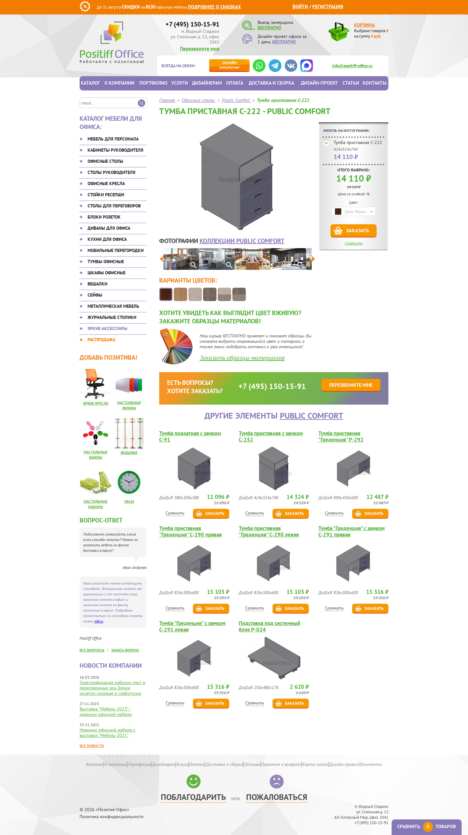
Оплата (234, 83)
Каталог (90, 83)
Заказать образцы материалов (242, 358)
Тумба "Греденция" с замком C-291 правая (351, 531)
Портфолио (153, 83)
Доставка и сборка (271, 83)
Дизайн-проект (319, 83)
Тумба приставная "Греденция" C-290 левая (269, 531)
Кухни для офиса (107, 239)
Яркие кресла (95, 403)
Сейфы (95, 295)
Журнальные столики (112, 317)
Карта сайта (315, 764)
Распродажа (101, 339)
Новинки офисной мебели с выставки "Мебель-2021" (107, 732)
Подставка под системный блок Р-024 (269, 626)
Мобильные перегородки (116, 250)
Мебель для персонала (113, 139)
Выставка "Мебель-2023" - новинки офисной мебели (106, 711)
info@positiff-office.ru (352, 65)
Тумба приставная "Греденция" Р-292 (341, 436)
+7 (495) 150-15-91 (192, 24)
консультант (229, 64)
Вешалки (97, 284)
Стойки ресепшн (106, 195)
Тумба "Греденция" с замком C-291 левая (192, 626)
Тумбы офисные (106, 261)
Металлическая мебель (113, 306)
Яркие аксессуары (107, 328)
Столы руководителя (111, 172)
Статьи (351, 83)
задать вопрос (125, 650)
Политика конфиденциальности (112, 816)
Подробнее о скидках (214, 7)
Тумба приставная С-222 (358, 142)
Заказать (357, 230)
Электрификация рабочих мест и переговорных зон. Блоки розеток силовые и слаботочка (112, 688)
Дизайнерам (207, 83)
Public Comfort (311, 415)
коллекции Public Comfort (242, 241)
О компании (119, 83)
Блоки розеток (104, 217)
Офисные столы (105, 161)
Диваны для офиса (109, 228)
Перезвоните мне (199, 48)
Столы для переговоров (114, 206)
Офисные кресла (106, 183)
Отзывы (252, 764)
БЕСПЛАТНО (269, 28)
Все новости (92, 745)
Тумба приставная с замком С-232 (271, 436)
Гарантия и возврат (281, 764)
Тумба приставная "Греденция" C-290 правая (190, 531)
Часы (129, 501)
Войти (300, 7)
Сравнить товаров (426, 827)
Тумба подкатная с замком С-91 (190, 436)
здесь (99, 621)
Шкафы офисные (106, 273)
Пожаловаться (276, 797)
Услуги (179, 83)
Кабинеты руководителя (115, 150)
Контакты (374, 83)
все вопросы (92, 650)
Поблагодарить (193, 797)
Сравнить (354, 243)
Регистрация (327, 7)
